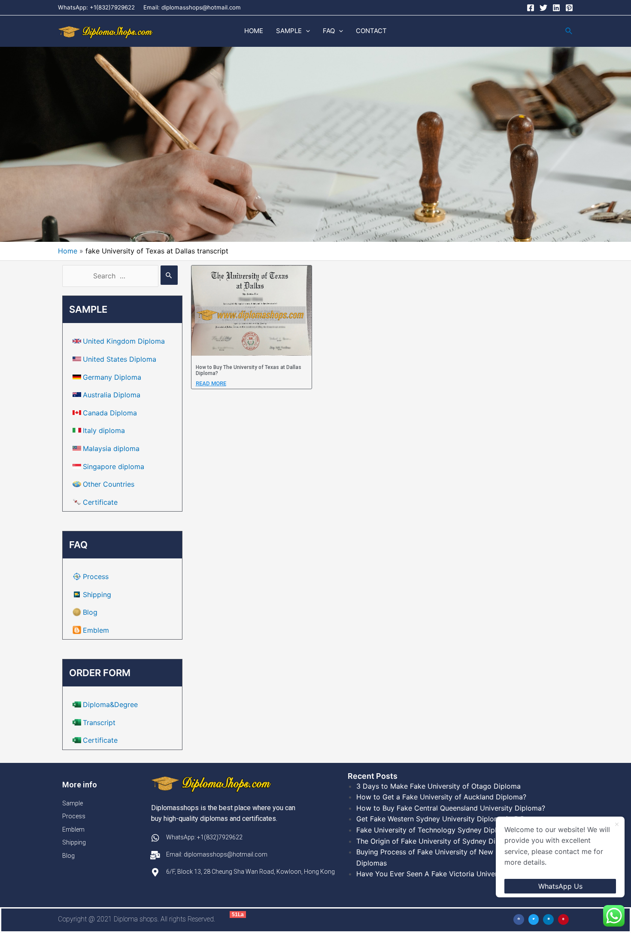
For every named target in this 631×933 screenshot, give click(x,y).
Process (96, 576)
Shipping (97, 594)
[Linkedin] (556, 8)
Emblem (96, 630)
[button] (518, 919)
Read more (211, 383)
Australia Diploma (111, 394)
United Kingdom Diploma (124, 341)
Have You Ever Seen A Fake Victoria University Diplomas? (450, 873)
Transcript (99, 722)
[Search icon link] (569, 31)
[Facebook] (530, 8)
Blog (90, 612)
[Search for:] (120, 275)
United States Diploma (119, 359)
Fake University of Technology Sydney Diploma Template (449, 830)
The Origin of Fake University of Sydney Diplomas (437, 841)
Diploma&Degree (110, 704)
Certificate (100, 502)
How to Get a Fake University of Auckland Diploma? (441, 797)
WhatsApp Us (560, 886)
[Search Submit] (169, 275)
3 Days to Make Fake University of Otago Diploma (438, 786)
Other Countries (108, 484)
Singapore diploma (113, 466)
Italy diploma (104, 430)
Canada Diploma (110, 413)
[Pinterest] (569, 8)
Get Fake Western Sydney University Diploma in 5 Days (446, 818)
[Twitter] (543, 8)
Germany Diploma (112, 377)
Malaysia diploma (111, 448)
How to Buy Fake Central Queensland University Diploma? (450, 808)
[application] (306, 31)
